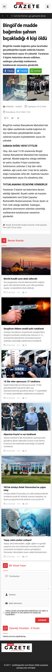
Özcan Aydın (16, 227)
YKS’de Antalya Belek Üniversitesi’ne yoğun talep (32, 16)
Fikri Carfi (7, 227)
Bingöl (8, 225)
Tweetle (23, 70)
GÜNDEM (9, 106)
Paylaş (11, 70)
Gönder (37, 70)
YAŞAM (18, 106)
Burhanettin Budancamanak (23, 225)
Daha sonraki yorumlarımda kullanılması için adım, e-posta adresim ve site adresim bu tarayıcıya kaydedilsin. (26, 612)
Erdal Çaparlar (41, 225)
